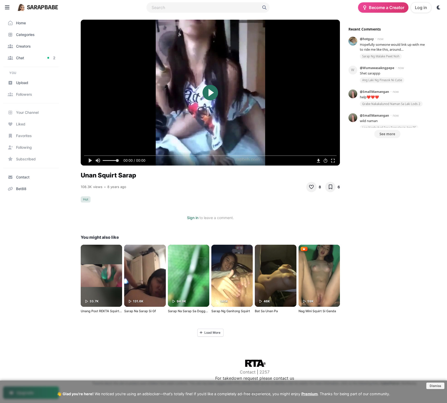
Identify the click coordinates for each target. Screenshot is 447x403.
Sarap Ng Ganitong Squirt (230, 311)
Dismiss (435, 386)
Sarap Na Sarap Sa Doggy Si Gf (191, 311)
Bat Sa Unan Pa (266, 311)
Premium (309, 394)
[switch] (439, 7)
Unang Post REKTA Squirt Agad (104, 311)
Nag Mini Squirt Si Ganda (317, 311)
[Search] (264, 7)
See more (387, 134)
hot (85, 199)
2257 (264, 372)
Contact (248, 372)
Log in (421, 7)
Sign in (192, 217)
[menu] (7, 7)
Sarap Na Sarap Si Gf (140, 311)
